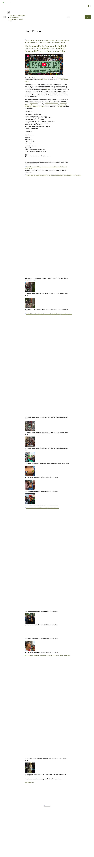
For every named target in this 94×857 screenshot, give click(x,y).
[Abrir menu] (4, 17)
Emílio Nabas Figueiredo (51, 103)
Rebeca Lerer (34, 103)
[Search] (88, 17)
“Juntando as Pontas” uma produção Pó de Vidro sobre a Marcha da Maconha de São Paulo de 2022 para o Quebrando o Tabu (46, 48)
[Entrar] (88, 6)
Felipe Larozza (43, 79)
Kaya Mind (59, 106)
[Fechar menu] (8, 12)
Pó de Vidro (62, 78)
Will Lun (48, 89)
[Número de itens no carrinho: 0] (90, 6)
